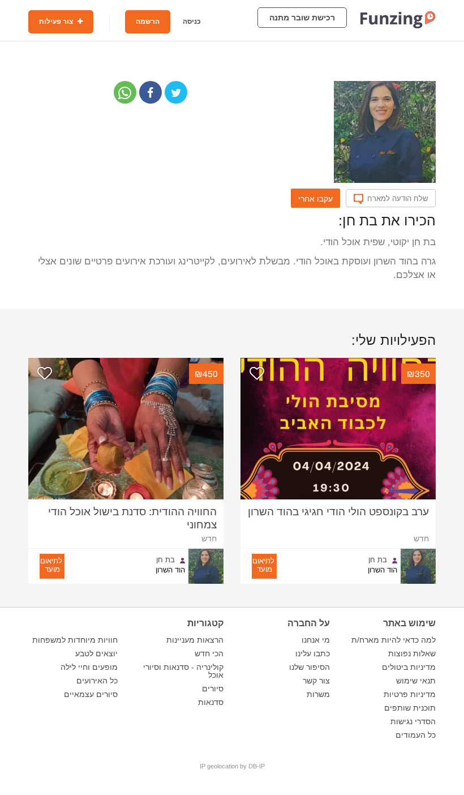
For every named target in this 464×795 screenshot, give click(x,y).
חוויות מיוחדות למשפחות (75, 639)
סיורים (213, 688)
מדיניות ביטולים (409, 667)
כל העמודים (416, 735)
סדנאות (211, 702)
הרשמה (148, 21)
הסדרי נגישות (413, 721)
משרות (318, 694)
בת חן (377, 559)
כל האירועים (97, 680)
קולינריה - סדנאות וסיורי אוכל (183, 670)
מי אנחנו (316, 639)
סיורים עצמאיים (91, 694)
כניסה (192, 21)
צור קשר (316, 680)
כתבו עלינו (312, 653)
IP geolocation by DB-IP (232, 766)
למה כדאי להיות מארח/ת (393, 639)
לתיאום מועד (263, 564)
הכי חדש (209, 653)
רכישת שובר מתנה (302, 17)
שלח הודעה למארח (397, 198)
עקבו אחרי (315, 198)
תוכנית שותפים (410, 707)
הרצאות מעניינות (195, 639)
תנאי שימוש (416, 680)
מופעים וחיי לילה (89, 667)
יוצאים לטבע (96, 653)
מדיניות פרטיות (410, 694)
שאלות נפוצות (412, 653)
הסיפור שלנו (309, 667)
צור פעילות (57, 21)
